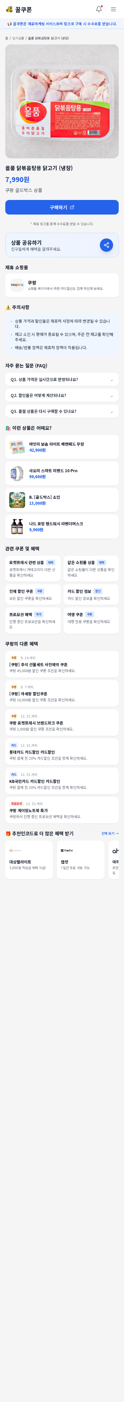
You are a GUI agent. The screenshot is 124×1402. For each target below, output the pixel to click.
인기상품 (18, 37)
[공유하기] (106, 245)
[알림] (99, 9)
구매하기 (58, 207)
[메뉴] (113, 9)
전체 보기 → (110, 833)
